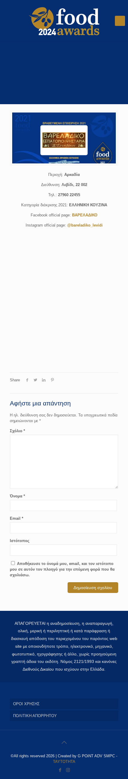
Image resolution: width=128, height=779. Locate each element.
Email (16, 518)
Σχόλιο (17, 431)
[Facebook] (60, 769)
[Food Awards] (64, 21)
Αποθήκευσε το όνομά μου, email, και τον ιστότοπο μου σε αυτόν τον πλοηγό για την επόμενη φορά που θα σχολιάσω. (62, 569)
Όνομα (17, 496)
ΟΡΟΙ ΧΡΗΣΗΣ (26, 704)
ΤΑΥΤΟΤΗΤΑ (64, 761)
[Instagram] (68, 769)
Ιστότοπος (19, 540)
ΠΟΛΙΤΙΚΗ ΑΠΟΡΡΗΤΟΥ (35, 716)
